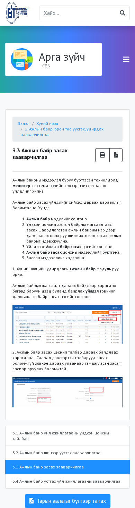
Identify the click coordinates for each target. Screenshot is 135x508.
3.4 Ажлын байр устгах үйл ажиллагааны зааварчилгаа (66, 481)
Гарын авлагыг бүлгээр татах (71, 500)
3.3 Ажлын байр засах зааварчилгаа (48, 466)
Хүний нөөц (47, 123)
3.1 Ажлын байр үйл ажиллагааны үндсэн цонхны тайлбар (60, 435)
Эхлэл (23, 123)
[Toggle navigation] (126, 59)
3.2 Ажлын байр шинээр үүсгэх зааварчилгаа (56, 452)
